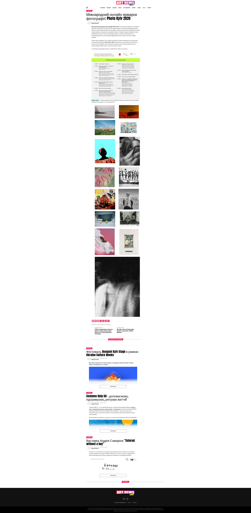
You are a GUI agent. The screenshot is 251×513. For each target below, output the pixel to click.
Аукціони (114, 7)
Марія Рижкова (95, 23)
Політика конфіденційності (120, 502)
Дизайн (133, 7)
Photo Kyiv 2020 (95, 324)
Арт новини (102, 7)
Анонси (119, 7)
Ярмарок (109, 324)
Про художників (126, 7)
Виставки (109, 7)
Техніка (139, 7)
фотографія (102, 324)
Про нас (129, 502)
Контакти (135, 502)
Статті (144, 7)
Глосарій (149, 7)
